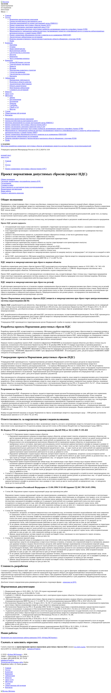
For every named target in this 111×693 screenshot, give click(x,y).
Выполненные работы (18, 51)
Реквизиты (14, 56)
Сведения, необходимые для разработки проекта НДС (21, 181)
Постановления (15, 99)
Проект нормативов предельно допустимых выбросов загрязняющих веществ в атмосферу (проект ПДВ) (48, 29)
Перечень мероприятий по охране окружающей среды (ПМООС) (34, 23)
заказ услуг (5, 157)
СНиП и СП (14, 107)
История (13, 68)
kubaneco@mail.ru (33, 649)
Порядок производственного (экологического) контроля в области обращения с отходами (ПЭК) (45, 39)
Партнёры (13, 45)
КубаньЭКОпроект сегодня (20, 62)
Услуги (7, 17)
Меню (3, 12)
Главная (8, 15)
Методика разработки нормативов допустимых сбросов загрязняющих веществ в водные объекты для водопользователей (46, 146)
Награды (13, 54)
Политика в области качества (20, 82)
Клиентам (9, 43)
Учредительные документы (20, 64)
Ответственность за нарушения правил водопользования (22, 187)
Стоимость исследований (19, 90)
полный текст (6, 155)
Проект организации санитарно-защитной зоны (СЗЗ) (29, 27)
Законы (12, 97)
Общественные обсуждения (15, 113)
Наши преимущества (17, 49)
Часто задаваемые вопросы (19, 58)
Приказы (13, 103)
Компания (9, 60)
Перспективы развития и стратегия (23, 70)
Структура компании (17, 72)
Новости (13, 66)
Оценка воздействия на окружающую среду (26, 21)
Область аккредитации (18, 86)
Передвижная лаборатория (19, 88)
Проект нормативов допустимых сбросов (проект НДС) (30, 25)
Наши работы (6, 191)
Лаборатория (10, 78)
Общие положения (8, 179)
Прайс (12, 41)
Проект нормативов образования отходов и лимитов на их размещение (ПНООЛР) (40, 35)
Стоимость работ (7, 185)
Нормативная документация (11, 189)
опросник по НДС (69, 582)
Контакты (13, 76)
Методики (9, 95)
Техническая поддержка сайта (12, 662)
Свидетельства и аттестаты (20, 53)
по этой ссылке (79, 647)
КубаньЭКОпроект (15, 654)
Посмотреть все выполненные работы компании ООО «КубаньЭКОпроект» (29, 638)
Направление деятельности (20, 80)
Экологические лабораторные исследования (26, 37)
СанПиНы (13, 105)
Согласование (6, 183)
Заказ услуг (9, 94)
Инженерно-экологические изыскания (24, 19)
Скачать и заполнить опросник (12, 193)
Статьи (7, 111)
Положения (14, 101)
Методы (13, 109)
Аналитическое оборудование (21, 84)
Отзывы (13, 47)
